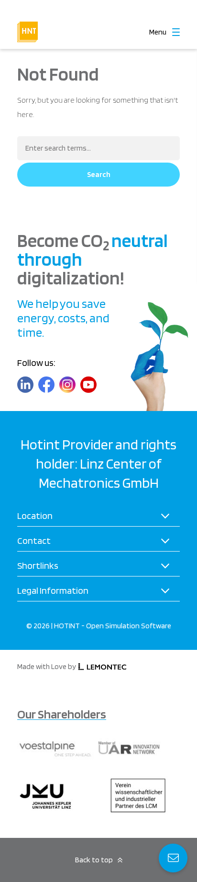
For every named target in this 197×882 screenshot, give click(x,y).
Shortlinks (37, 565)
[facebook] (46, 384)
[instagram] (67, 384)
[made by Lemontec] (102, 666)
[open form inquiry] (173, 858)
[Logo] (27, 25)
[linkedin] (25, 384)
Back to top (94, 859)
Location (35, 515)
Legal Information (52, 590)
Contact (34, 540)
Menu (157, 32)
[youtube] (88, 384)
